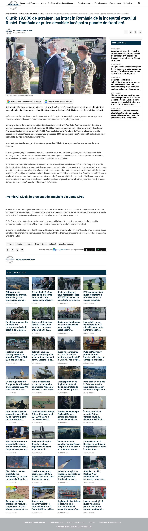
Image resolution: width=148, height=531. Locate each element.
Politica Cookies (56, 522)
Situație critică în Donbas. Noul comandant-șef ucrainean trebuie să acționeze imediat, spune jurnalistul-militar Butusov (93, 475)
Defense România (11, 13)
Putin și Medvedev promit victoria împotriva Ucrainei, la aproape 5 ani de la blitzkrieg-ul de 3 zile (93, 356)
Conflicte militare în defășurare (28, 13)
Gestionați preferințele (76, 522)
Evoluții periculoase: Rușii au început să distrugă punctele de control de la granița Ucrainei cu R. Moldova (69, 385)
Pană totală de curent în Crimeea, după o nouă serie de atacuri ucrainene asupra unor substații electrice (94, 385)
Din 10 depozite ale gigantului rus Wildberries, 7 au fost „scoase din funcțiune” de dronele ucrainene (17, 475)
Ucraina (42, 13)
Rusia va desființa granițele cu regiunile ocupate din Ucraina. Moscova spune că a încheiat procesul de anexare (16, 505)
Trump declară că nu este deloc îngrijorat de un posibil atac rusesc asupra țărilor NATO (42, 296)
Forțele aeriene (101, 3)
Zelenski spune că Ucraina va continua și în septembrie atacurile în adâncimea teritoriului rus (94, 445)
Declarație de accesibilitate (110, 522)
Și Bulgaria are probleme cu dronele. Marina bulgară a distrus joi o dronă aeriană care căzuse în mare (17, 296)
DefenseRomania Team (23, 31)
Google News (61, 250)
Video (43, 3)
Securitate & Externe (28, 3)
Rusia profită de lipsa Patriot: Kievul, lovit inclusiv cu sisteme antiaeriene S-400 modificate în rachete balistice (42, 326)
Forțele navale (115, 3)
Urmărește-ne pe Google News (60, 101)
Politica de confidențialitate (35, 522)
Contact (92, 522)
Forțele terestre (84, 3)
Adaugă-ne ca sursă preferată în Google (26, 101)
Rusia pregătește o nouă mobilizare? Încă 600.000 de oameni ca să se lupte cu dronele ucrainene (68, 296)
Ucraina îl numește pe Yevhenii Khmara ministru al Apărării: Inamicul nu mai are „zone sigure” (68, 415)
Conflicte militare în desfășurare (61, 3)
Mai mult (127, 3)
